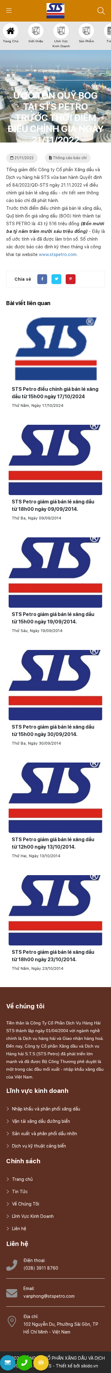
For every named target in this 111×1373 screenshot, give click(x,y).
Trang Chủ (10, 41)
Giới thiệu (35, 41)
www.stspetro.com (57, 254)
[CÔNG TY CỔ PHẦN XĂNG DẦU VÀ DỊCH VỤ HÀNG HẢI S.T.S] (56, 10)
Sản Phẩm (86, 41)
